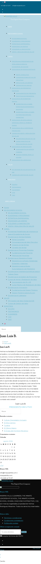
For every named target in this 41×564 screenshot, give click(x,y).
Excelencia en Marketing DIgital (20, 258)
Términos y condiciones (13, 518)
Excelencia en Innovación (17, 287)
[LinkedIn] (4, 544)
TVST (10, 319)
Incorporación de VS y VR (21, 282)
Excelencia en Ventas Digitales (19, 237)
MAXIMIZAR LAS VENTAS (17, 221)
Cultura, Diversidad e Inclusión (15, 420)
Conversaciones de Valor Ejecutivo (25, 242)
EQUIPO (11, 309)
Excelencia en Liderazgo (17, 295)
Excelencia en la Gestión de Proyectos (22, 277)
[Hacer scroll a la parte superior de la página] (0, 552)
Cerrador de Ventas (19, 247)
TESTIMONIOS (13, 311)
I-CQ (9, 317)
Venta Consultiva (18, 240)
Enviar (24, 532)
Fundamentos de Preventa (22, 253)
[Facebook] (4, 541)
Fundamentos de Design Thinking (25, 290)
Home (6, 208)
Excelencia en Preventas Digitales (20, 250)
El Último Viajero (10, 428)
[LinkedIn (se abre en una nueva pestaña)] (4, 12)
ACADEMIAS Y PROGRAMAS (18, 216)
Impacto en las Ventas (20, 245)
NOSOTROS (8, 306)
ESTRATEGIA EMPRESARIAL (18, 218)
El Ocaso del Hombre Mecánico (16, 431)
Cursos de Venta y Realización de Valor (22, 279)
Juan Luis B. (7, 343)
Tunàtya (7, 425)
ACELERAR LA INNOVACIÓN (19, 224)
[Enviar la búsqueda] (22, 329)
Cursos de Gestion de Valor (18, 303)
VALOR (6, 298)
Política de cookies (11, 523)
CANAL (6, 229)
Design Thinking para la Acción (23, 293)
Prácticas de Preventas (20, 255)
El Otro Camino (10, 423)
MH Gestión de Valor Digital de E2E (21, 301)
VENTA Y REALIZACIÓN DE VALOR (21, 226)
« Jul (1, 465)
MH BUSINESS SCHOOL (13, 210)
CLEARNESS (12, 314)
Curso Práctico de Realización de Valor (26, 285)
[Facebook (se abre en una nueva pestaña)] (4, 9)
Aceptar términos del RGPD (12, 536)
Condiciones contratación (13, 520)
